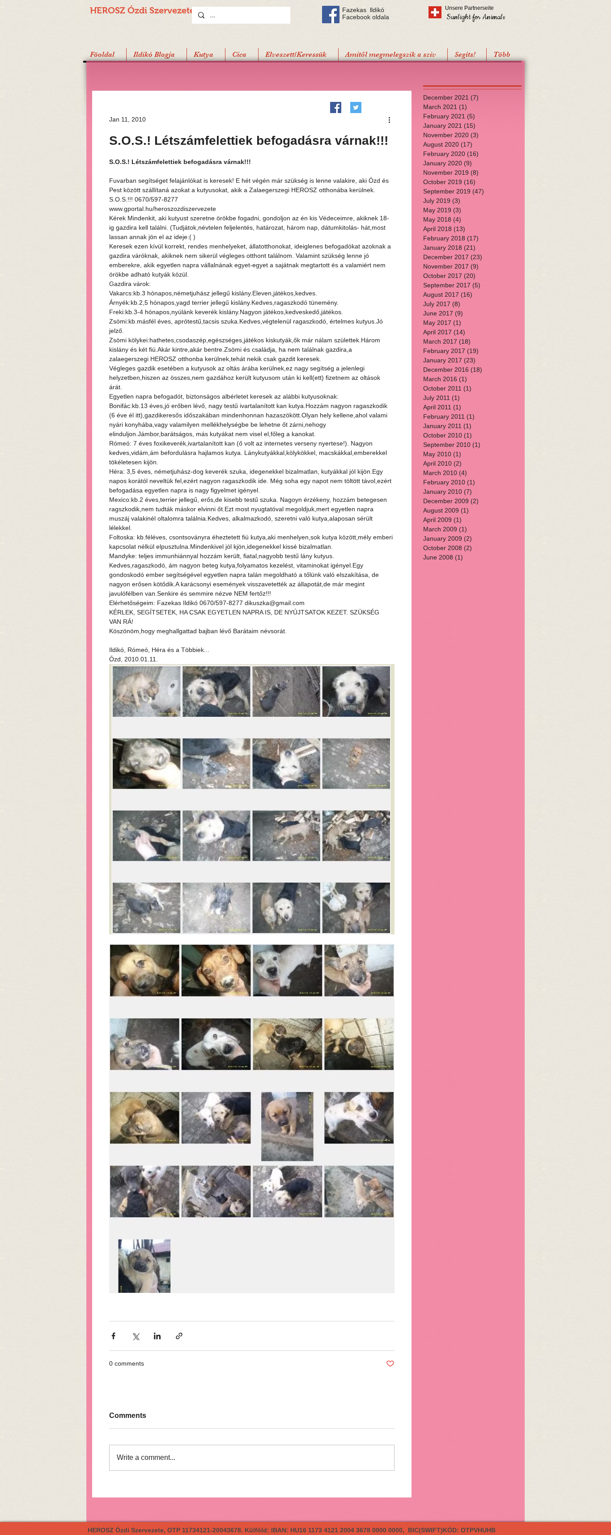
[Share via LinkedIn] (157, 1336)
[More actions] (389, 119)
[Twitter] (355, 107)
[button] (466, 54)
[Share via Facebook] (113, 1336)
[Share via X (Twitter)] (135, 1336)
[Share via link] (179, 1336)
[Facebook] (335, 107)
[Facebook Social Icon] (330, 14)
